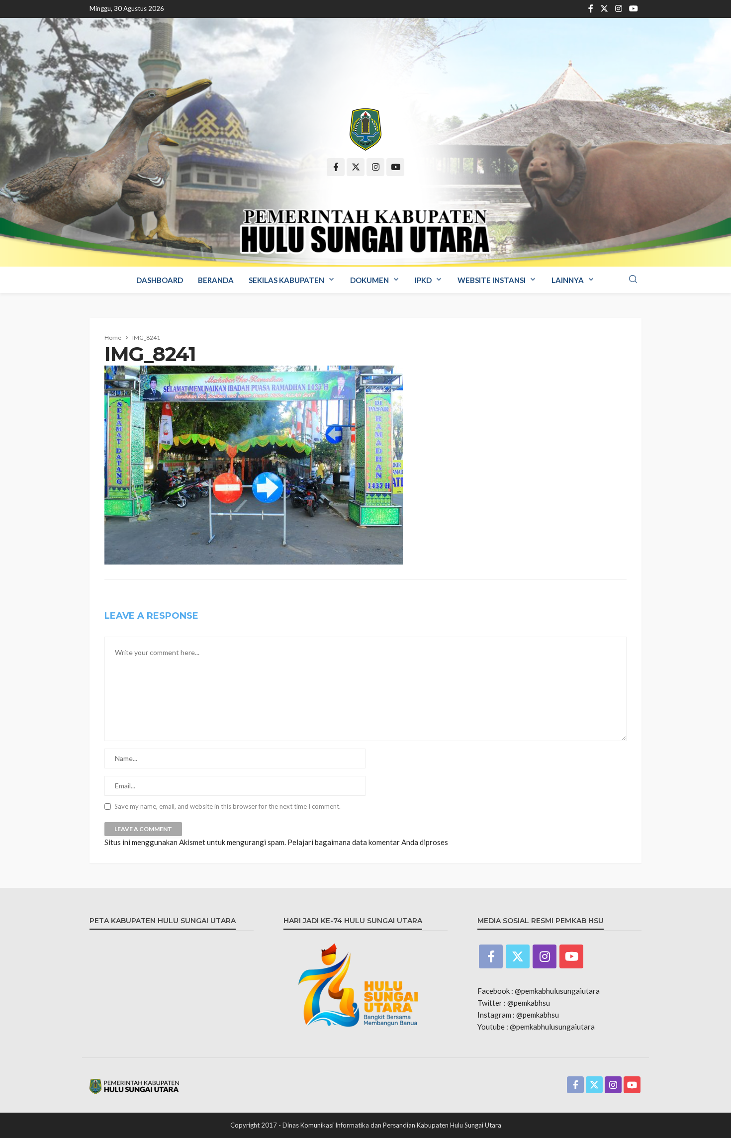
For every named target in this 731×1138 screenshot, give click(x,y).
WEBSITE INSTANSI (491, 280)
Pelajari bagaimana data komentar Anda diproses (367, 842)
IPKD (423, 280)
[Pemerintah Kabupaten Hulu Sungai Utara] (365, 129)
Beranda (216, 280)
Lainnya (567, 280)
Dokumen (369, 280)
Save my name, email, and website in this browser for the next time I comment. (227, 806)
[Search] (633, 279)
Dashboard (159, 280)
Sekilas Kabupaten (286, 280)
